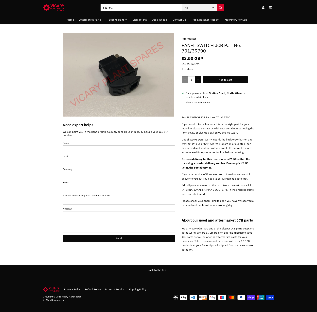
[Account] (263, 7)
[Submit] (220, 7)
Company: (68, 169)
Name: (66, 142)
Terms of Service (114, 289)
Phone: (66, 182)
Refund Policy (93, 289)
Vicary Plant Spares (71, 296)
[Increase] (198, 79)
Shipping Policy (137, 289)
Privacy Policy (72, 289)
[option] (118, 75)
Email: (66, 156)
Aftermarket (189, 38)
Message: (67, 208)
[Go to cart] (270, 7)
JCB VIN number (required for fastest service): (87, 195)
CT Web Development (54, 299)
